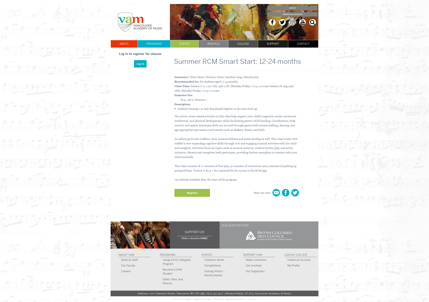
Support (273, 44)
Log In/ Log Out (296, 255)
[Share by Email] (276, 192)
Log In (292, 8)
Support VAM (252, 255)
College (243, 44)
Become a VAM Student (172, 271)
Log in (252, 299)
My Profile (293, 265)
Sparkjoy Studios (235, 299)
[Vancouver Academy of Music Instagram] (292, 22)
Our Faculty (128, 265)
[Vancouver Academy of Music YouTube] (302, 22)
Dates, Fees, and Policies (173, 281)
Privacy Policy (234, 293)
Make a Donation (256, 260)
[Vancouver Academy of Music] (140, 22)
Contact (303, 44)
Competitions (212, 265)
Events (184, 44)
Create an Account (292, 14)
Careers (126, 271)
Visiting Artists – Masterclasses (214, 273)
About (124, 44)
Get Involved (253, 265)
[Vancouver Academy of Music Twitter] (282, 22)
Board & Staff (129, 260)
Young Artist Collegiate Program (177, 262)
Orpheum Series (214, 260)
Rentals (213, 44)
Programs (154, 44)
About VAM (126, 255)
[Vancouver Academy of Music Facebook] (272, 22)
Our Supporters (255, 271)
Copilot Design (202, 299)
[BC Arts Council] (269, 241)
